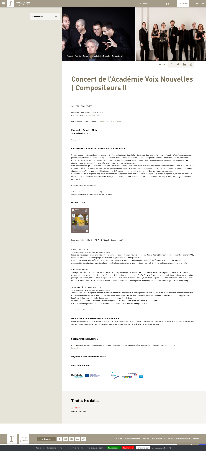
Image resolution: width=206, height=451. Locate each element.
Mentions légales (158, 439)
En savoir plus (76, 348)
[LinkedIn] (184, 64)
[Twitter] (177, 64)
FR (197, 3)
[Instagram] (65, 439)
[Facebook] (171, 64)
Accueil (70, 56)
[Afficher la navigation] (3, 3)
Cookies (196, 439)
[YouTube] (71, 439)
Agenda (78, 56)
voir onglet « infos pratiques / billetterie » (112, 121)
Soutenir (183, 3)
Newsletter (48, 439)
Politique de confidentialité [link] (161, 448)
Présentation (37, 16)
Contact (119, 439)
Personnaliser (143, 447)
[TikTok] (83, 439)
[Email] (191, 64)
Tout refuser (128, 447)
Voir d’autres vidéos (77, 243)
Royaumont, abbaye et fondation (18, 3)
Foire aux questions (132, 439)
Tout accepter (113, 447)
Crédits (146, 439)
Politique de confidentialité (179, 439)
